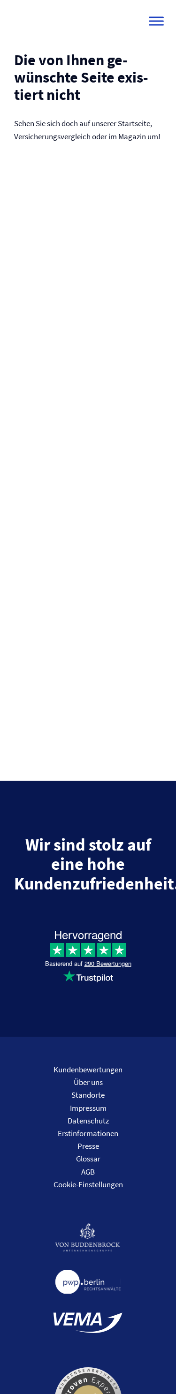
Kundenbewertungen (88, 1069)
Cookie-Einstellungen (88, 1184)
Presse (88, 1146)
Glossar (88, 1158)
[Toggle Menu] (156, 21)
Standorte (88, 1095)
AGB (88, 1172)
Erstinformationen (88, 1133)
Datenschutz (88, 1120)
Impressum (88, 1108)
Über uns (88, 1082)
